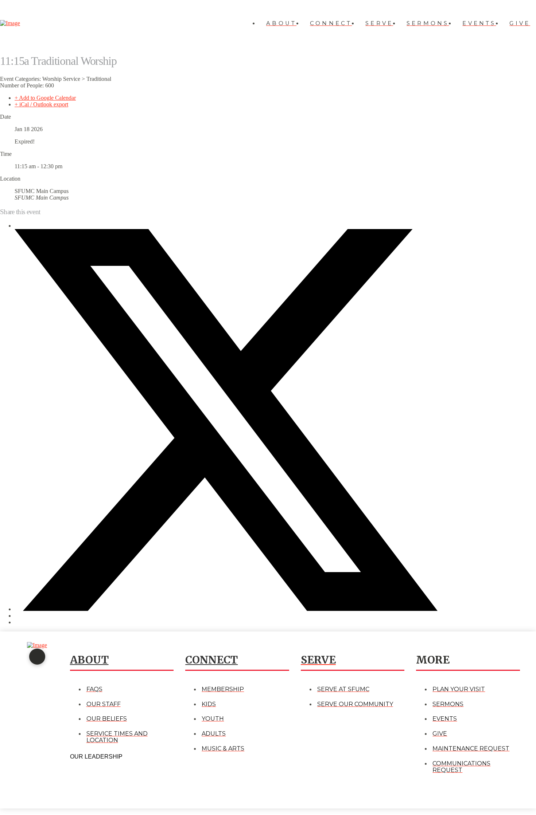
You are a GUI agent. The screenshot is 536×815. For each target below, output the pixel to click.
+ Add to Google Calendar (45, 98)
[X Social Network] (226, 609)
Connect (211, 659)
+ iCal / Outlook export (41, 104)
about (89, 659)
